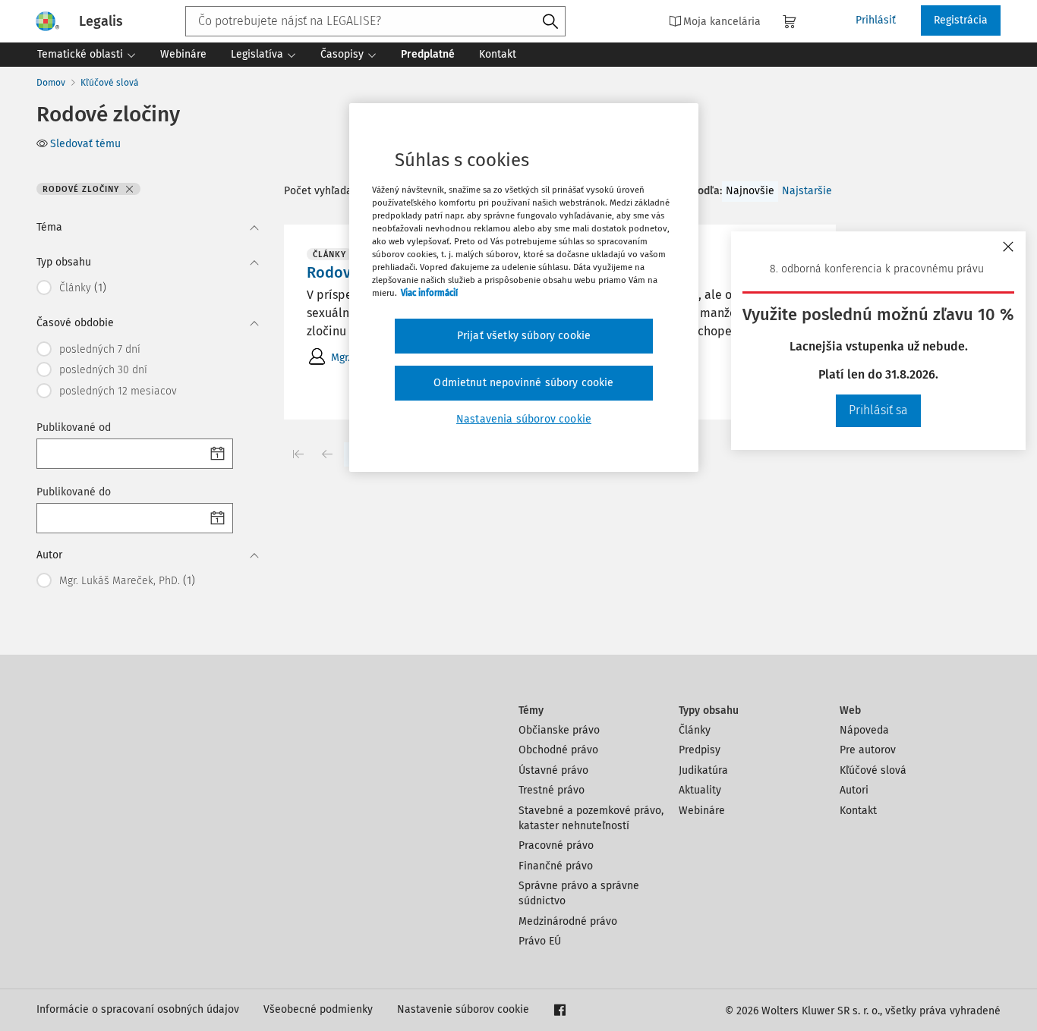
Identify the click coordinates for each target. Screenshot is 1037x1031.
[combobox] (375, 21)
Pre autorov (868, 749)
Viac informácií (429, 293)
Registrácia (961, 20)
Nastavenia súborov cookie (523, 419)
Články (695, 730)
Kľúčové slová (109, 82)
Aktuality (700, 790)
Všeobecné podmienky (318, 1009)
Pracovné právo (556, 845)
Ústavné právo (553, 770)
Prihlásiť (876, 20)
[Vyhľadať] (550, 22)
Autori (854, 790)
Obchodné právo (558, 749)
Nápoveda (864, 730)
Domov (50, 82)
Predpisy (699, 749)
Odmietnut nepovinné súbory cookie (523, 382)
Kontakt (858, 810)
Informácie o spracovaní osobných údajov (137, 1009)
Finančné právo (555, 866)
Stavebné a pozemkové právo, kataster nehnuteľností (590, 818)
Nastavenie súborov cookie (463, 1009)
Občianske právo (559, 730)
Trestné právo (551, 790)
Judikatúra (703, 770)
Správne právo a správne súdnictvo (578, 893)
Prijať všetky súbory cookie (524, 335)
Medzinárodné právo (567, 921)
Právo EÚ (539, 941)
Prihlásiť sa (878, 410)
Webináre (702, 810)
